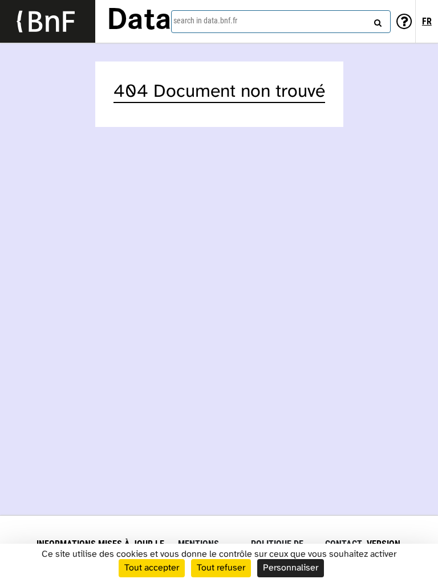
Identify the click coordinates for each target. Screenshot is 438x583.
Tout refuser (221, 568)
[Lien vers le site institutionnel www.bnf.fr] (47, 21)
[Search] (376, 20)
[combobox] (281, 21)
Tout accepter (151, 568)
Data (139, 21)
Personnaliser (290, 568)
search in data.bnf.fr (205, 20)
